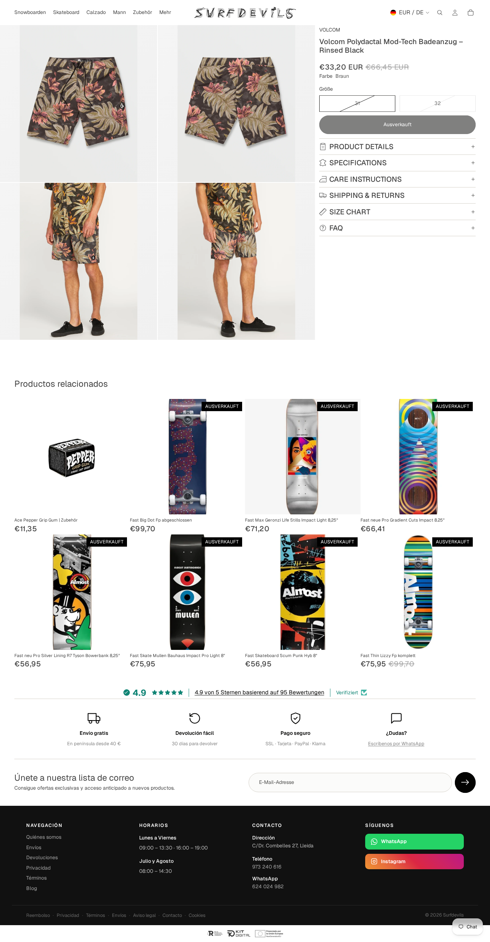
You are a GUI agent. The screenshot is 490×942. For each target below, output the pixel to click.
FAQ (336, 228)
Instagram (393, 861)
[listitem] (165, 12)
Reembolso (38, 915)
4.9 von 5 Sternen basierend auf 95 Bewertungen (259, 692)
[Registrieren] (465, 782)
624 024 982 (268, 886)
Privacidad (38, 868)
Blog (31, 888)
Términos (36, 878)
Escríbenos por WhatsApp (396, 744)
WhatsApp (394, 841)
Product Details (361, 146)
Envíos (33, 847)
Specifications (358, 162)
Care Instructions (365, 179)
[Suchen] (440, 12)
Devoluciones (42, 857)
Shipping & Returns (367, 195)
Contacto (172, 915)
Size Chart (349, 212)
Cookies (197, 915)
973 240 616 (267, 867)
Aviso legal (144, 915)
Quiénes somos (43, 837)
